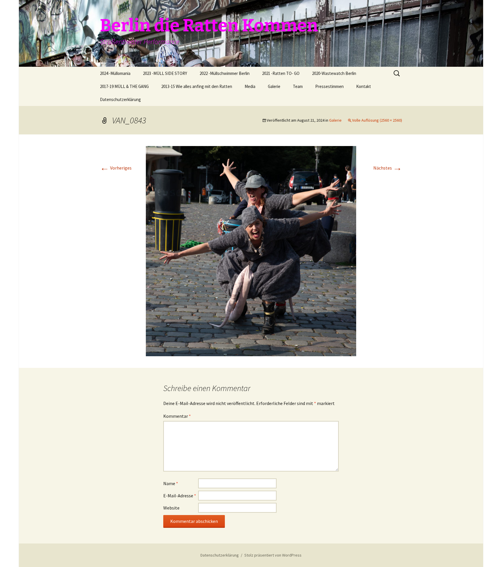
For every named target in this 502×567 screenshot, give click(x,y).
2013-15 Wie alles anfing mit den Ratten (196, 86)
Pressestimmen (329, 86)
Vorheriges (116, 168)
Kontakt (363, 86)
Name (170, 483)
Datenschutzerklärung (120, 99)
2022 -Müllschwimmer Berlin (225, 73)
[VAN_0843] (251, 250)
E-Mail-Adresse (179, 495)
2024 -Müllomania (115, 73)
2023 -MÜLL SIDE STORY (165, 73)
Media (250, 86)
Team (298, 86)
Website (171, 508)
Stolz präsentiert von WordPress (273, 555)
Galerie (274, 86)
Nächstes (387, 168)
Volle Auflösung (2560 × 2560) (377, 120)
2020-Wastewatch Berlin (334, 73)
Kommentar (177, 416)
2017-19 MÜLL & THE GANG (124, 86)
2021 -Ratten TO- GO (281, 73)
